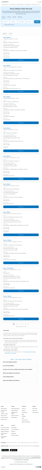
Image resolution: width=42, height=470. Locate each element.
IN (33, 445)
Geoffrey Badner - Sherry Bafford (24, 4)
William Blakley (27, 351)
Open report (21, 60)
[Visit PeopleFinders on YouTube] (40, 467)
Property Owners (14, 435)
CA (16, 445)
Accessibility (3, 467)
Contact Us (34, 410)
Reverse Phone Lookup (4, 411)
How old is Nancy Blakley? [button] (8, 365)
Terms (23, 418)
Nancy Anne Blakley (8, 268)
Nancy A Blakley (7, 240)
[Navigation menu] (40, 2)
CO (18, 445)
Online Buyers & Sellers (4, 434)
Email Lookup (4, 415)
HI (27, 445)
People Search (5, 4)
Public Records (4, 419)
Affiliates (24, 416)
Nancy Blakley (6, 37)
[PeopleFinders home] (5, 2)
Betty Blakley (33, 351)
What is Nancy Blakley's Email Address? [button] (11, 380)
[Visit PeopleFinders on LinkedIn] (37, 467)
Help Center (34, 408)
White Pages (14, 427)
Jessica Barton (7, 353)
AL (11, 445)
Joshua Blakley (13, 353)
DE (22, 445)
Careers (23, 410)
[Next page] (28, 324)
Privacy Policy (25, 420)
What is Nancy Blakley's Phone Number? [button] (11, 373)
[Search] (37, 2)
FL (24, 445)
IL (32, 445)
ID (30, 445)
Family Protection (15, 415)
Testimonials (24, 412)
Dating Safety (14, 417)
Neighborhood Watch (14, 413)
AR (13, 445)
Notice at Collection (26, 422)
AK (9, 445)
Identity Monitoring (15, 408)
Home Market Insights (4, 437)
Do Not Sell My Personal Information (21, 461)
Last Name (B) (12, 4)
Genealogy (13, 433)
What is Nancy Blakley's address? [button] (10, 362)
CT (20, 445)
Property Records (4, 417)
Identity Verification (5, 431)
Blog (23, 414)
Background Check (5, 429)
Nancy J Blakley (7, 296)
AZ (15, 445)
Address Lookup (4, 413)
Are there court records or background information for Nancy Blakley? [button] (17, 369)
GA (26, 445)
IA (29, 445)
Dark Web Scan (14, 410)
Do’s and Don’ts (35, 412)
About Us (24, 408)
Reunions (13, 431)
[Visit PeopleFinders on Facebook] (39, 467)
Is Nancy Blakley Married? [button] (8, 376)
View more (37, 445)
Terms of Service (19, 459)
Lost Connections (15, 429)
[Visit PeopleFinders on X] (36, 467)
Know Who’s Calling (5, 427)
